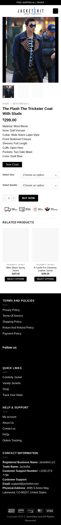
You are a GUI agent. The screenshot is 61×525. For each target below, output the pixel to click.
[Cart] (55, 11)
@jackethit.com (29, 483)
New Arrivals (21, 103)
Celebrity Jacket (12, 377)
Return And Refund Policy (18, 327)
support (15, 483)
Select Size (8, 175)
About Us (8, 422)
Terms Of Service (13, 315)
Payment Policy (12, 333)
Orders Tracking (12, 440)
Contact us (9, 428)
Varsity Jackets (12, 383)
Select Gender (10, 185)
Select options (15, 279)
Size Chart (12, 164)
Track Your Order (13, 395)
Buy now (28, 198)
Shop (6, 389)
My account (9, 416)
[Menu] (5, 11)
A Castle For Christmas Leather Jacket (45, 269)
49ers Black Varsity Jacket (15, 269)
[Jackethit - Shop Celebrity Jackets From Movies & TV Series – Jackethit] (30, 11)
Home (6, 103)
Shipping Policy (12, 321)
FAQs (6, 434)
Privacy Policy (11, 310)
